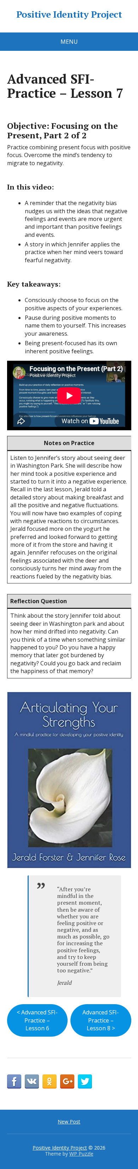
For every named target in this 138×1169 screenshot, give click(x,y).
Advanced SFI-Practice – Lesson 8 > (100, 1020)
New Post (69, 1121)
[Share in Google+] (67, 1081)
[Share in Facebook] (14, 1081)
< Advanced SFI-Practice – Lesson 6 (37, 1020)
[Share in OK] (49, 1081)
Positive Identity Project (69, 14)
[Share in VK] (32, 1081)
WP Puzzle (81, 1153)
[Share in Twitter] (85, 1081)
